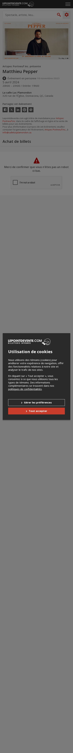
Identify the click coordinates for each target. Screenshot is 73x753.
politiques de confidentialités (25, 389)
